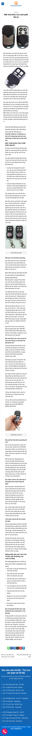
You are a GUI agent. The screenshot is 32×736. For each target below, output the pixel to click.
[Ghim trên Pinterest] (20, 648)
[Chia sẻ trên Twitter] (14, 648)
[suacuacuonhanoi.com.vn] (16, 3)
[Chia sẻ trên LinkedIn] (23, 648)
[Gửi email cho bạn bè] (17, 648)
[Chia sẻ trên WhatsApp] (8, 648)
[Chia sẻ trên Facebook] (11, 648)
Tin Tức (16, 12)
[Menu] (2, 3)
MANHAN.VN (18, 729)
